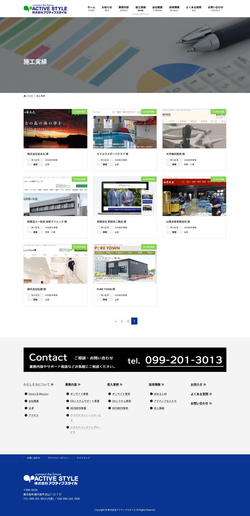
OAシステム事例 (121, 401)
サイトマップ (83, 457)
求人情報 (159, 408)
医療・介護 (189, 164)
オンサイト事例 (121, 394)
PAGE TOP (241, 497)
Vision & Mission (38, 394)
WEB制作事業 (51, 159)
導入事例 (113, 384)
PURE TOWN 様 (106, 289)
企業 (47, 164)
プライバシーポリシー (58, 457)
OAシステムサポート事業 (84, 401)
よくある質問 (199, 394)
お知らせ (196, 384)
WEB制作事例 (120, 408)
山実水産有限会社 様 (178, 221)
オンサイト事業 (79, 394)
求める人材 (160, 394)
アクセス (34, 415)
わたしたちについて (36, 384)
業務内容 (71, 384)
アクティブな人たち (165, 401)
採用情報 (155, 384)
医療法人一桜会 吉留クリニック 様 (47, 221)
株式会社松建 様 (36, 289)
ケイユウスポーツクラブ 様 (112, 154)
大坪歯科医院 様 (175, 154)
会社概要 (34, 401)
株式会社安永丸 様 (37, 154)
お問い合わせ (199, 403)
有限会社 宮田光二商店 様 (111, 221)
